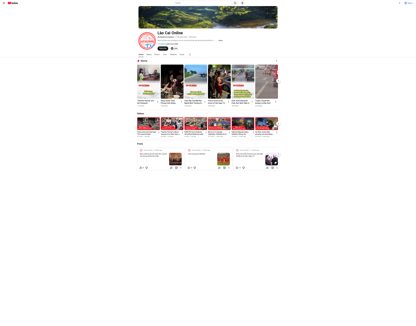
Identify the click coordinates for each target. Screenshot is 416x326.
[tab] (141, 54)
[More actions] (277, 61)
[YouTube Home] (12, 3)
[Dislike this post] (146, 168)
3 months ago (158, 150)
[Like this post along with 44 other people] (189, 168)
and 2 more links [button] (172, 44)
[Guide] (4, 3)
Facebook (162, 44)
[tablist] (208, 54)
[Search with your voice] (242, 3)
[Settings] (399, 3)
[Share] (171, 168)
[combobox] (203, 3)
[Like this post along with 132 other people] (237, 168)
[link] (161, 159)
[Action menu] (181, 168)
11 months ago (254, 150)
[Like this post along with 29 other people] (140, 168)
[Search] (235, 3)
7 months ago (206, 150)
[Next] (278, 81)
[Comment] (176, 168)
